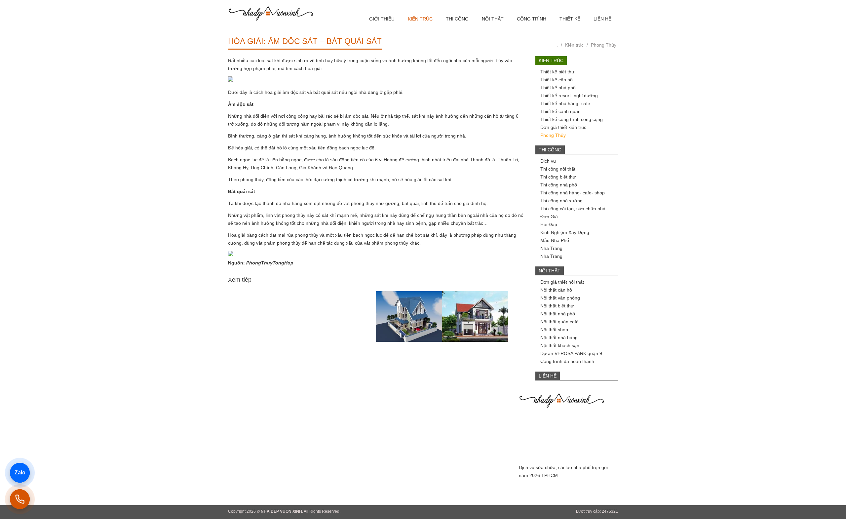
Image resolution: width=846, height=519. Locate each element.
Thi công (457, 19)
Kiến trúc (420, 19)
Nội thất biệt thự (557, 305)
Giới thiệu (382, 19)
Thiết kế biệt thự (557, 71)
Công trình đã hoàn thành (567, 361)
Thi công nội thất (557, 169)
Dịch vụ (548, 161)
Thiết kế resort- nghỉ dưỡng (569, 95)
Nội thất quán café (559, 321)
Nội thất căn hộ (556, 290)
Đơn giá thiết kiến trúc (563, 127)
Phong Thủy (603, 45)
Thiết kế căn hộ (556, 79)
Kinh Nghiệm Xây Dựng (564, 232)
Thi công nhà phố (558, 184)
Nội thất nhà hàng (559, 337)
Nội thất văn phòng (560, 297)
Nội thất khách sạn (559, 345)
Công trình (531, 19)
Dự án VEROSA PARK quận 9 (571, 353)
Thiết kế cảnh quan (560, 111)
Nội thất (493, 19)
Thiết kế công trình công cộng (571, 119)
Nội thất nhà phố (557, 313)
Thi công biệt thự (558, 177)
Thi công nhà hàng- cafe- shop (572, 192)
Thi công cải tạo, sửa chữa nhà (572, 208)
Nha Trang (551, 248)
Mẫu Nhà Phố (554, 240)
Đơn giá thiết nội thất (562, 282)
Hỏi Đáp (548, 224)
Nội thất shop (554, 329)
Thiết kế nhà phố (558, 87)
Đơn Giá (549, 216)
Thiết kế (569, 19)
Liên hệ (602, 19)
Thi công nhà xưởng (561, 200)
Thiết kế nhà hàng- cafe (565, 103)
